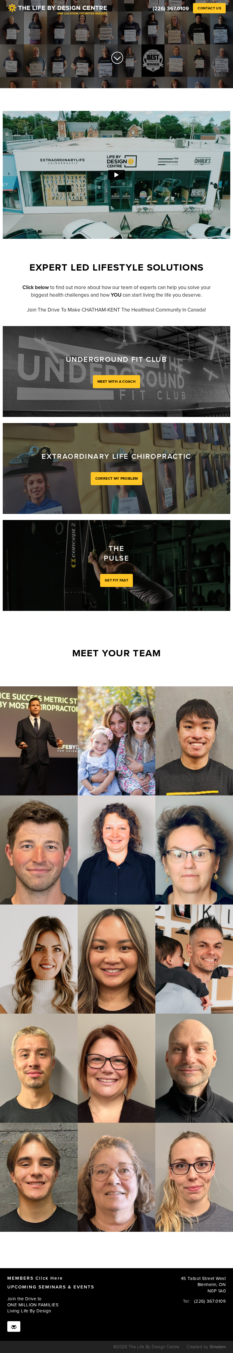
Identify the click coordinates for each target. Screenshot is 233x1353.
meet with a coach (116, 381)
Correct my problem (116, 478)
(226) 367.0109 (171, 9)
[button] (209, 8)
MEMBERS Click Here (35, 1278)
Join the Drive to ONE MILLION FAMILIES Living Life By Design (33, 1305)
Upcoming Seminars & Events (51, 1287)
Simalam (218, 1346)
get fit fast (116, 580)
